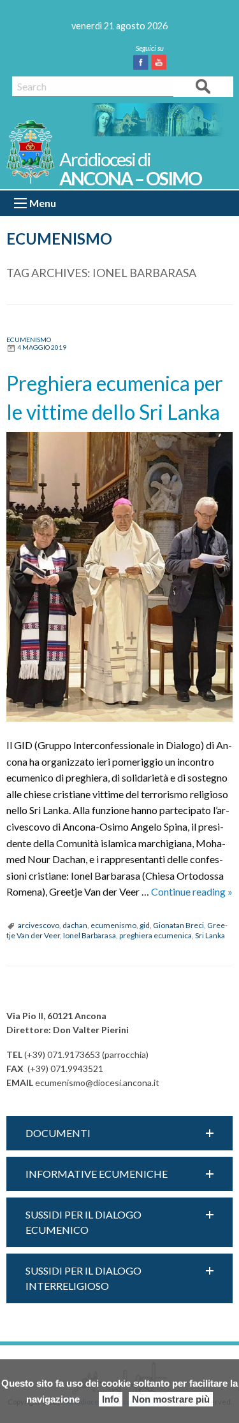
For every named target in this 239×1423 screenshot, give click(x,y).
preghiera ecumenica (155, 935)
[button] (119, 1133)
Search (203, 85)
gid (145, 925)
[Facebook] (143, 62)
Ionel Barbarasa (89, 935)
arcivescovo (38, 925)
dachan (74, 925)
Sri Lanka (210, 935)
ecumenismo (113, 925)
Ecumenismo (59, 238)
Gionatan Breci (178, 925)
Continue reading (192, 891)
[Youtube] (161, 62)
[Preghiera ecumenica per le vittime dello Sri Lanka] (119, 577)
